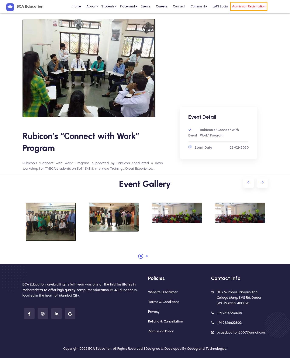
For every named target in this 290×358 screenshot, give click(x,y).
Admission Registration (248, 6)
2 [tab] (147, 256)
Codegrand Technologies (206, 349)
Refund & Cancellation (165, 321)
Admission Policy (161, 331)
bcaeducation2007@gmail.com (241, 332)
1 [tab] (141, 256)
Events (145, 6)
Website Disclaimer (163, 292)
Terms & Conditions (163, 302)
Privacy (154, 312)
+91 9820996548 (229, 313)
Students (107, 6)
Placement (127, 6)
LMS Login (220, 6)
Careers (161, 6)
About (91, 6)
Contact (179, 6)
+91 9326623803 (229, 323)
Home (76, 6)
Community (198, 6)
